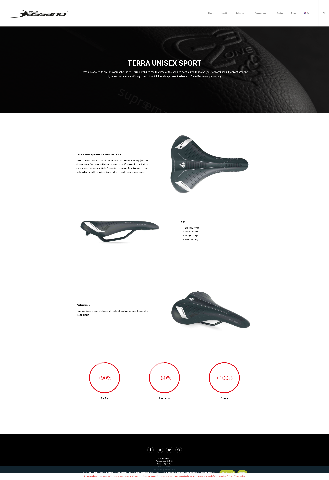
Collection (240, 13)
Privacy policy (239, 476)
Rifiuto (229, 476)
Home (210, 13)
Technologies (260, 13)
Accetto (222, 476)
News (293, 13)
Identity (224, 13)
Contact (280, 13)
